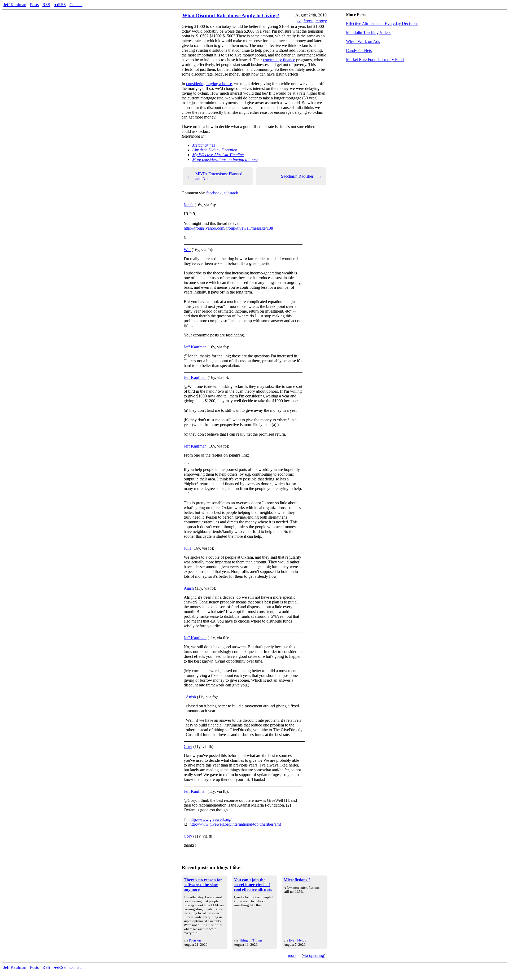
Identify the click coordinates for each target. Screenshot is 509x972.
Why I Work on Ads (363, 41)
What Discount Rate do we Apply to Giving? (230, 15)
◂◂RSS (60, 4)
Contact (75, 4)
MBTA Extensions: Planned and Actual (214, 176)
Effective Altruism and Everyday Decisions (382, 23)
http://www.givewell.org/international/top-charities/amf (235, 824)
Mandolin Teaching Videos (368, 32)
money (321, 21)
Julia (187, 548)
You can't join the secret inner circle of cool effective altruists (253, 885)
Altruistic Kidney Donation (214, 150)
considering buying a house (209, 83)
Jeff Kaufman (14, 4)
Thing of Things (250, 940)
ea (299, 21)
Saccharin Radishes (301, 176)
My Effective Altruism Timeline (218, 154)
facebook (214, 193)
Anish (189, 588)
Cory (188, 746)
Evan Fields (297, 940)
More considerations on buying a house (225, 159)
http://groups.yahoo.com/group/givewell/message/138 (228, 228)
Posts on (195, 940)
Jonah (189, 205)
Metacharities (203, 145)
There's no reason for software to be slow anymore (203, 885)
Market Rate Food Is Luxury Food (375, 59)
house (308, 21)
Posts (34, 4)
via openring (313, 955)
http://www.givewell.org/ (210, 819)
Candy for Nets (359, 50)
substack (231, 193)
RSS (46, 4)
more (292, 955)
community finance (279, 60)
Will (187, 249)
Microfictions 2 (297, 880)
